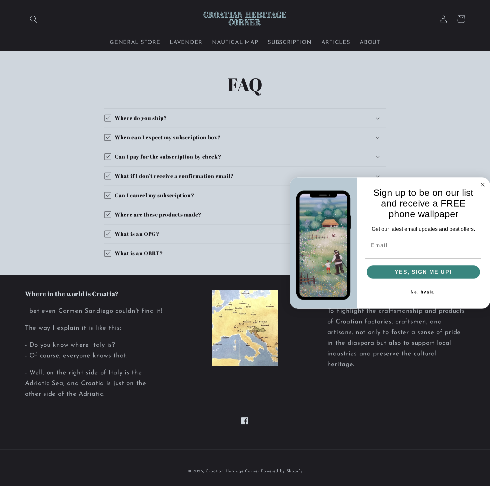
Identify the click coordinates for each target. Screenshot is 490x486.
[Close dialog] (483, 185)
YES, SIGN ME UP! (423, 272)
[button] (34, 19)
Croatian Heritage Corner (233, 471)
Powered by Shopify (281, 471)
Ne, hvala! (423, 292)
